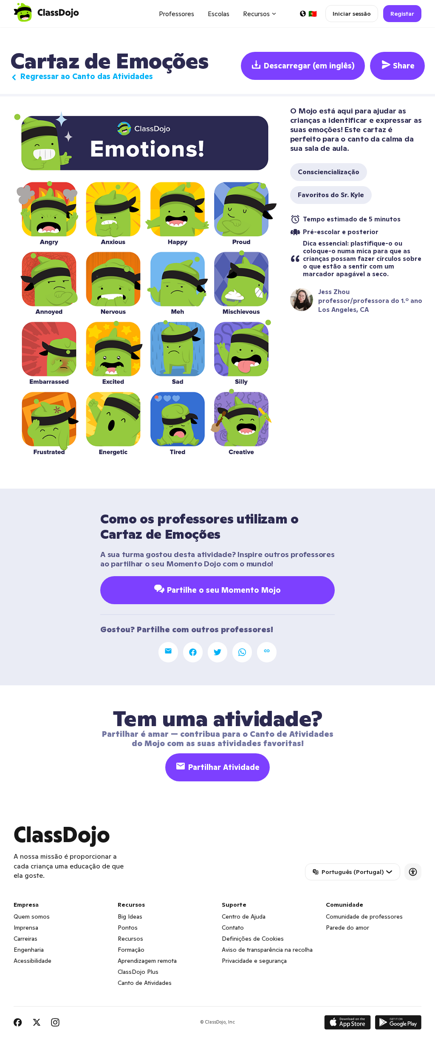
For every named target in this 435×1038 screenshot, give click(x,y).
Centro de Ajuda (244, 916)
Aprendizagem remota (147, 960)
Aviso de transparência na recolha (267, 949)
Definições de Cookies (253, 938)
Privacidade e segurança (254, 960)
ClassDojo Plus (138, 972)
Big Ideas (130, 916)
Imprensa (26, 927)
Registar (402, 13)
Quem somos (32, 916)
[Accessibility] (412, 871)
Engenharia (29, 949)
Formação (131, 949)
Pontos (128, 927)
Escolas (218, 14)
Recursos (130, 938)
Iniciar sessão (352, 13)
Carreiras (25, 938)
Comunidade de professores (364, 916)
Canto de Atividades (145, 983)
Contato (233, 927)
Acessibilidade (32, 960)
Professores (176, 14)
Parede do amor (347, 927)
